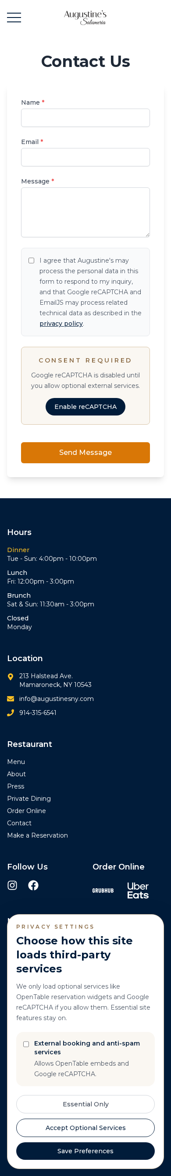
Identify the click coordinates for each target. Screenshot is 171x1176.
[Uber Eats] (138, 890)
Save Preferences (85, 1151)
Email (32, 142)
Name (32, 102)
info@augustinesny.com (56, 699)
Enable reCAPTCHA (85, 407)
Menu (16, 762)
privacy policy (61, 323)
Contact (19, 823)
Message (37, 181)
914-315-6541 (38, 713)
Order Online (26, 811)
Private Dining (29, 799)
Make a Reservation (37, 835)
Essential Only (86, 1104)
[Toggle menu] (14, 17)
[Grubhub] (103, 890)
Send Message (85, 452)
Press (15, 786)
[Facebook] (33, 885)
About (16, 774)
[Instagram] (12, 885)
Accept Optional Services (86, 1128)
